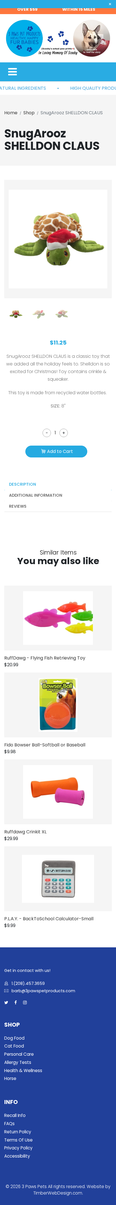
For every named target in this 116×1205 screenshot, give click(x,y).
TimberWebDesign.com (57, 1193)
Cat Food (14, 1046)
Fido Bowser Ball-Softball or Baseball (44, 745)
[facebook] (15, 1003)
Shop (29, 112)
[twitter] (6, 1003)
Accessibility (17, 1156)
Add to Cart (60, 451)
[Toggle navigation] (13, 71)
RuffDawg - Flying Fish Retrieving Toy (44, 658)
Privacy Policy (18, 1148)
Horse (10, 1078)
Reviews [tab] (17, 506)
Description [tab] (22, 484)
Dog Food (14, 1038)
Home (10, 112)
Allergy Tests (17, 1062)
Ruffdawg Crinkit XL (25, 832)
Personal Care (19, 1054)
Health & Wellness (23, 1070)
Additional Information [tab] (35, 495)
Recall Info (15, 1115)
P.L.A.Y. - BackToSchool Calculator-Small (48, 918)
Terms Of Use (18, 1140)
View (66, 618)
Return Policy (17, 1132)
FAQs (9, 1124)
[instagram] (25, 1003)
